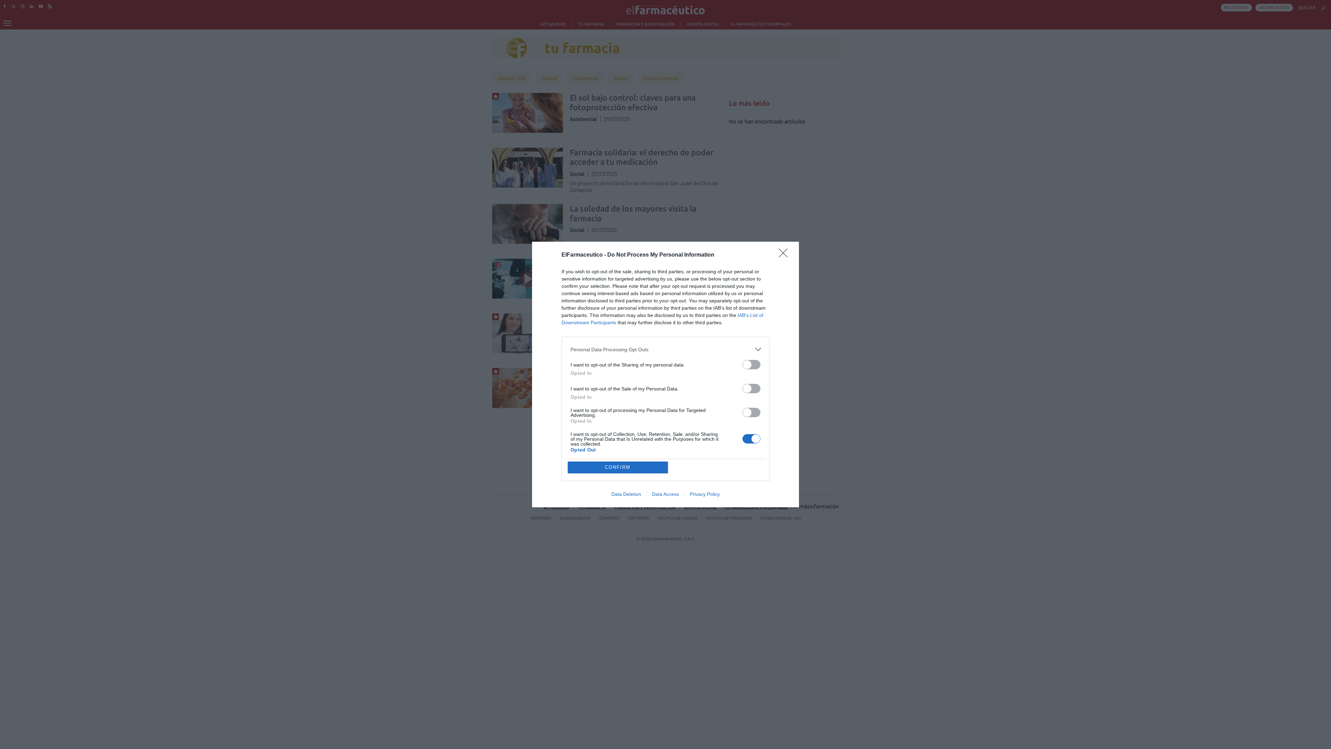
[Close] (785, 255)
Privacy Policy (705, 494)
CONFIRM (617, 467)
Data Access (665, 494)
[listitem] (665, 349)
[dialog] (665, 374)
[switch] (751, 364)
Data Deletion (626, 494)
